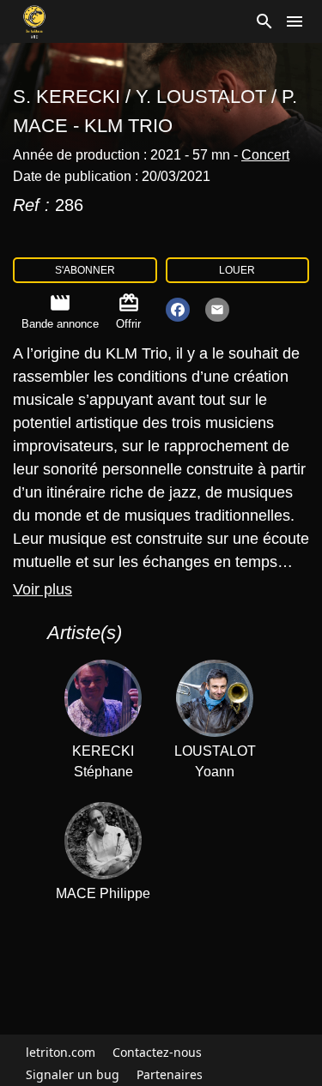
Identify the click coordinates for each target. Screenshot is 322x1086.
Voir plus (42, 589)
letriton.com (60, 1052)
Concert (265, 155)
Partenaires (170, 1074)
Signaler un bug (72, 1074)
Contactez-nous (157, 1052)
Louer (237, 270)
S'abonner (85, 270)
